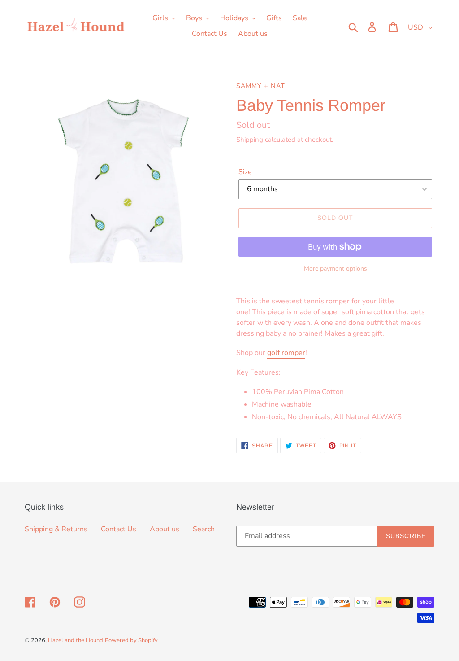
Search (204, 529)
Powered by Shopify (131, 640)
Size (245, 172)
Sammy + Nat (260, 85)
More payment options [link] (335, 268)
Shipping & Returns (56, 529)
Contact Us (118, 529)
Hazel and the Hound (75, 640)
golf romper (286, 353)
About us (164, 529)
